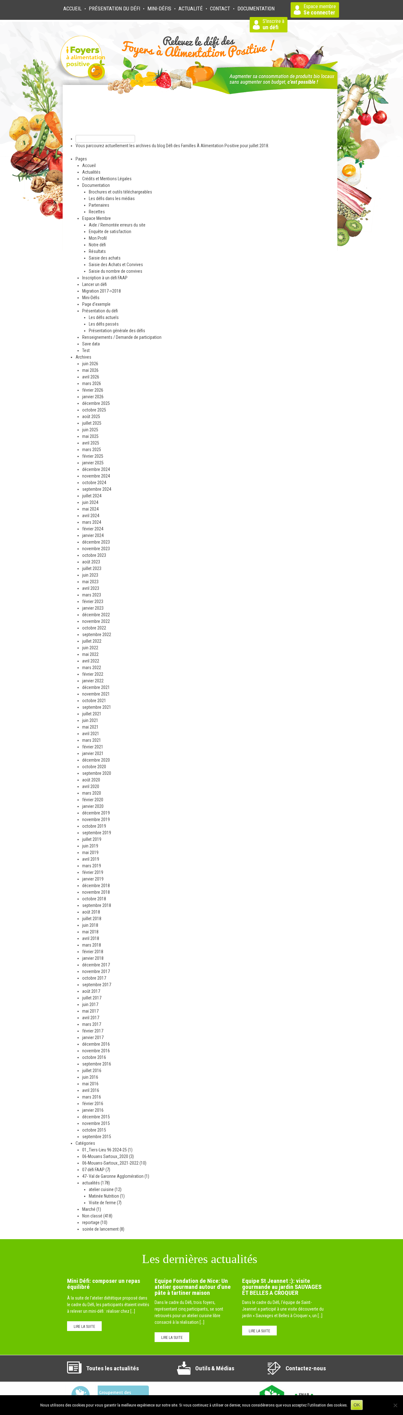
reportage (90, 1222)
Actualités (91, 172)
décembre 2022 (96, 614)
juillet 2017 (91, 997)
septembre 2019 (96, 832)
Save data (91, 343)
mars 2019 (91, 865)
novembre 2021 (96, 693)
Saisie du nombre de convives (115, 271)
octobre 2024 (94, 482)
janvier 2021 (93, 753)
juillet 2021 (91, 713)
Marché (88, 1209)
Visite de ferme (102, 1202)
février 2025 (92, 456)
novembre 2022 (96, 621)
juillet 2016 (91, 1070)
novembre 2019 (96, 819)
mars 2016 (91, 1096)
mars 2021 (91, 740)
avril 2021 (90, 733)
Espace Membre (96, 218)
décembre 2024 (96, 469)
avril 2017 (90, 1017)
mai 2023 (90, 581)
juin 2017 (90, 1004)
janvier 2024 (93, 535)
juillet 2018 (91, 918)
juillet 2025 (91, 423)
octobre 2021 (94, 700)
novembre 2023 (96, 548)
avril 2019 (90, 859)
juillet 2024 (91, 495)
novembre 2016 (96, 1050)
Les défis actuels (104, 317)
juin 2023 (90, 575)
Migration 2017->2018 (101, 291)
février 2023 (92, 601)
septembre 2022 (96, 634)
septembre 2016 (96, 1063)
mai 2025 (90, 436)
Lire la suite (84, 1326)
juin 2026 (90, 363)
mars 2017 (91, 1024)
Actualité (191, 9)
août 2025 (91, 416)
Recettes (97, 211)
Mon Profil (98, 238)
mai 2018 (90, 931)
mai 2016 (90, 1083)
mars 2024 (91, 522)
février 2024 (92, 528)
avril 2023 (90, 588)
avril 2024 (90, 515)
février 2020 (92, 799)
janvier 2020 (93, 806)
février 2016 (92, 1103)
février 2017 (92, 1030)
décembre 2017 (96, 964)
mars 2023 (91, 594)
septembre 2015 (96, 1136)
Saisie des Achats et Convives (116, 264)
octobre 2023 (94, 555)
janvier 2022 (93, 680)
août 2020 (91, 779)
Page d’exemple (96, 304)
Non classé (92, 1215)
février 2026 (92, 390)
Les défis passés (104, 324)
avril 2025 (90, 442)
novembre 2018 (96, 892)
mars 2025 (91, 449)
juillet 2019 (91, 839)
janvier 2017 (93, 1037)
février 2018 (92, 951)
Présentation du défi (100, 310)
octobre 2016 (94, 1057)
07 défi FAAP (93, 1169)
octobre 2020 (94, 766)
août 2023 (91, 561)
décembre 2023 (96, 542)
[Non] (395, 1405)
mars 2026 (91, 383)
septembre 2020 (96, 773)
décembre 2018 (96, 885)
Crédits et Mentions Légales (107, 178)
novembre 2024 (96, 475)
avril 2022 (90, 660)
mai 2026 (90, 370)
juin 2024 (90, 502)
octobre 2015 (94, 1130)
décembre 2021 (96, 687)
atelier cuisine (101, 1189)
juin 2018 (90, 925)
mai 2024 (90, 509)
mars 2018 (91, 945)
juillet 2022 (91, 641)
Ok (357, 1404)
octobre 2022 (94, 627)
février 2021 (92, 746)
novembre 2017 (96, 971)
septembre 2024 (96, 489)
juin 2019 (90, 845)
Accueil (72, 9)
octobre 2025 (94, 409)
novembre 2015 (96, 1123)
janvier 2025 (93, 462)
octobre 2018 (94, 898)
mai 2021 (90, 727)
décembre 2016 (96, 1044)
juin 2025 (90, 429)
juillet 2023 (91, 568)
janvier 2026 (93, 396)
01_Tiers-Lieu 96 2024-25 (104, 1149)
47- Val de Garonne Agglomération (113, 1176)
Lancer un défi (94, 284)
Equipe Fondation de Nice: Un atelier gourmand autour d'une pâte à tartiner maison (193, 1287)
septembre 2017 (96, 984)
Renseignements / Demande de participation (122, 337)
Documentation (96, 185)
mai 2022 (90, 654)
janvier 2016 (93, 1110)
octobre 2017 (94, 978)
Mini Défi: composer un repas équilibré (103, 1283)
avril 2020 (90, 786)
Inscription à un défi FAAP (105, 277)
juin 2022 (90, 647)
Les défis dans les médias (112, 198)
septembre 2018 (96, 905)
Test (86, 350)
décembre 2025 (96, 403)
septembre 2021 (96, 707)
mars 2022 (91, 667)
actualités (91, 1182)
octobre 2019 (94, 826)
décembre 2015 (96, 1116)
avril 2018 (90, 938)
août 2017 (91, 991)
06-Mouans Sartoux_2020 (105, 1156)
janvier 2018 (93, 958)
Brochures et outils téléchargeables (120, 191)
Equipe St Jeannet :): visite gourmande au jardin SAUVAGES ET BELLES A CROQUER (281, 1287)
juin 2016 (90, 1077)
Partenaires (99, 205)
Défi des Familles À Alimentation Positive (202, 145)
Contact (220, 9)
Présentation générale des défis (117, 330)
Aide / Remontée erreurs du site (117, 224)
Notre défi (97, 244)
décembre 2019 (96, 812)
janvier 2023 (93, 608)
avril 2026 (90, 376)
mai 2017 (90, 1011)
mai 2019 (90, 852)
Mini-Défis (159, 9)
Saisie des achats (105, 257)
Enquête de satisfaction (110, 231)
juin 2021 (90, 720)
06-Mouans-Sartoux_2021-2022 (110, 1163)
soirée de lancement (100, 1229)
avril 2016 (90, 1090)
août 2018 (91, 911)
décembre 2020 (96, 760)
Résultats (97, 251)
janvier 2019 (93, 878)
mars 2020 (91, 793)
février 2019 (92, 872)
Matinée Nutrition (104, 1196)
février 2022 (92, 674)
